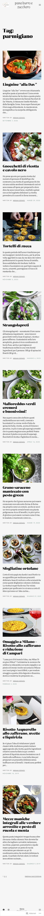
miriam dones (19, 118)
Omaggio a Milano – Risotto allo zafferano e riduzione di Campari (22, 647)
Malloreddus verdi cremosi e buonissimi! (19, 407)
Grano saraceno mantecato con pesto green (16, 491)
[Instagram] (9, 910)
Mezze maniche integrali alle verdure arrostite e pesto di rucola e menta (22, 824)
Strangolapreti (16, 325)
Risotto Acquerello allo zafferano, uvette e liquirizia (21, 733)
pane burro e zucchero (24, 4)
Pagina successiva (33, 876)
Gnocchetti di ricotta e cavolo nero (21, 168)
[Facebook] (4, 910)
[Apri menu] (39, 4)
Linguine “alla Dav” (20, 84)
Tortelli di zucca (17, 246)
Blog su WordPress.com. (22, 910)
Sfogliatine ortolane (20, 568)
